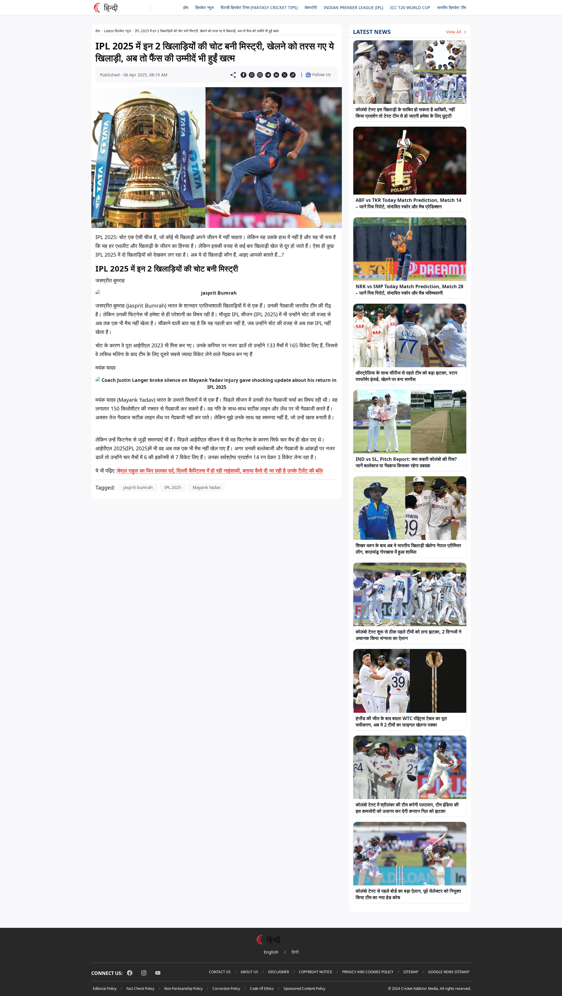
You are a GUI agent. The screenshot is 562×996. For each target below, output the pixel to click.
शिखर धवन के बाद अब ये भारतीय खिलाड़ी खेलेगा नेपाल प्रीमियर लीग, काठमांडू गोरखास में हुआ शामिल (408, 548)
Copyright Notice (315, 971)
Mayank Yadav (206, 487)
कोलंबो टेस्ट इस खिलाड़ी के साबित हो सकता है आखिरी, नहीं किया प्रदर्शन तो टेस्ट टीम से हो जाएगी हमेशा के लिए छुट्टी (405, 112)
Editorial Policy (104, 988)
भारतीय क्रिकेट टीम (451, 7)
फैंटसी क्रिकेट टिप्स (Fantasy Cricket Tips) (259, 7)
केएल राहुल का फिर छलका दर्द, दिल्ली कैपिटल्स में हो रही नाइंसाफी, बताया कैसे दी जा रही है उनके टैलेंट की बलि (220, 470)
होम (185, 7)
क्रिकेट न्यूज (204, 7)
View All (454, 32)
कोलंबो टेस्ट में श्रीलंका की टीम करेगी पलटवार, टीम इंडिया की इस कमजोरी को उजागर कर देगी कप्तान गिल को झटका (407, 807)
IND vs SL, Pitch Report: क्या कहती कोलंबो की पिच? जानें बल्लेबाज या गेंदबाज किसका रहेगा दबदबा (406, 462)
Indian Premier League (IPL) (353, 7)
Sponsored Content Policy (304, 988)
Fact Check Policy (140, 988)
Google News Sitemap (448, 971)
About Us (249, 971)
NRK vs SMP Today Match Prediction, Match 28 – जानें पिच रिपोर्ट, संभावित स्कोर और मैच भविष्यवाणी (409, 289)
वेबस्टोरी (311, 7)
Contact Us (220, 971)
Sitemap (410, 971)
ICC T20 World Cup (410, 7)
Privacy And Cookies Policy (367, 971)
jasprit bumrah (138, 487)
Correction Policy (226, 988)
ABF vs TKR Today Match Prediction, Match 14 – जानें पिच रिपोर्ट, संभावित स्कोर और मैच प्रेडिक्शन (408, 203)
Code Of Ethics (262, 988)
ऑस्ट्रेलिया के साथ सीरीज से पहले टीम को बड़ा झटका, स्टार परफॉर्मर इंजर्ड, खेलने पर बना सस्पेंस (406, 376)
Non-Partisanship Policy (183, 988)
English (271, 952)
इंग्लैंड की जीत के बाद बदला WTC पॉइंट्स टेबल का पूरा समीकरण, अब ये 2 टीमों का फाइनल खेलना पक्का (401, 721)
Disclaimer (278, 971)
